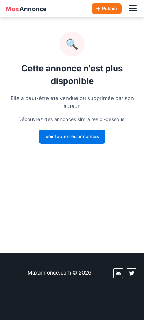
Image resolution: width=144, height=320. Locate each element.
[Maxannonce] (26, 8)
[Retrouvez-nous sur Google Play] (118, 273)
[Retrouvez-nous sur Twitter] (131, 273)
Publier (109, 8)
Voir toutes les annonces (72, 136)
